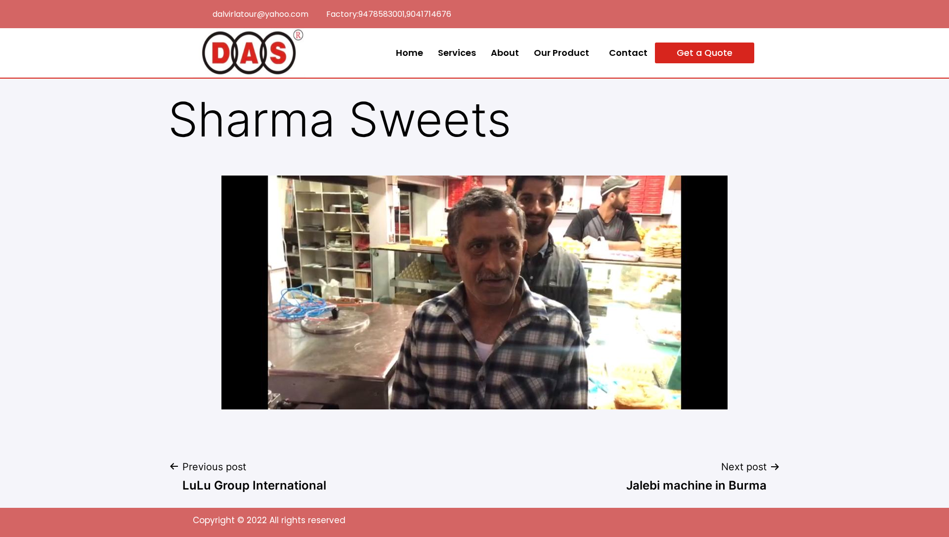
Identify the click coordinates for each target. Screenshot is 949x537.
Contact (628, 52)
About (505, 52)
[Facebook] (725, 11)
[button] (704, 53)
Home (409, 52)
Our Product (561, 52)
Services (457, 52)
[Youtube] (746, 11)
